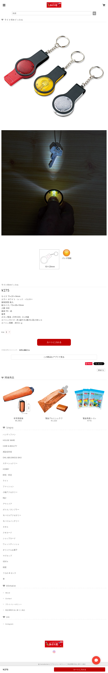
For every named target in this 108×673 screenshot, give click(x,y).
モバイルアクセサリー (12, 515)
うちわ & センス (9, 573)
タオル (5, 527)
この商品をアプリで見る (54, 357)
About (7, 593)
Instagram (9, 624)
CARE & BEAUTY (10, 446)
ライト (5, 480)
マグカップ (7, 556)
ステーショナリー (10, 463)
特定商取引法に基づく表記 (15, 610)
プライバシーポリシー (13, 604)
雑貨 (4, 567)
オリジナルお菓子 (10, 550)
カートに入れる (54, 342)
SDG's (5, 561)
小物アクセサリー (10, 492)
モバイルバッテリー (11, 521)
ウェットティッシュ (11, 544)
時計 (4, 498)
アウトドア (7, 504)
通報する (101, 370)
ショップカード (9, 538)
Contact (8, 599)
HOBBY (6, 469)
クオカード (7, 532)
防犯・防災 (7, 475)
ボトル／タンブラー (11, 509)
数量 (2, 332)
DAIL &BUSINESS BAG (12, 457)
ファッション (8, 486)
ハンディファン (9, 434)
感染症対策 (7, 452)
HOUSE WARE (9, 440)
